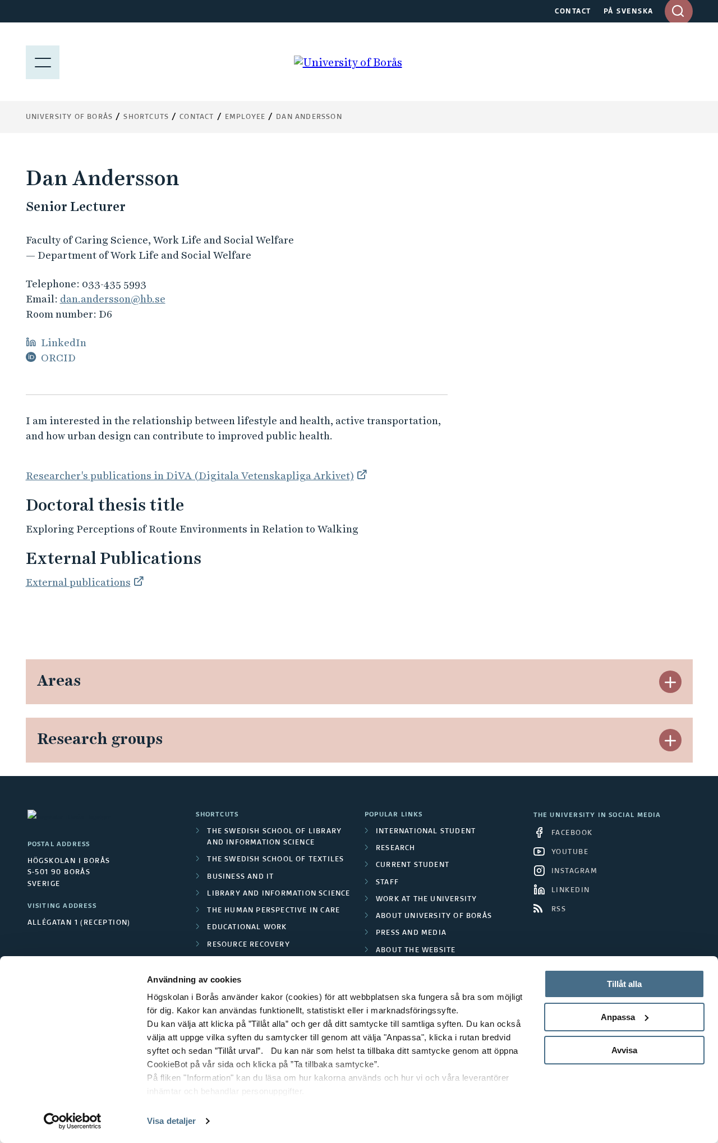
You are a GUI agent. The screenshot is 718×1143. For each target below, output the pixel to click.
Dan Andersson (309, 117)
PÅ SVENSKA (628, 12)
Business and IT (240, 877)
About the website (415, 950)
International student (426, 832)
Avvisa (624, 1050)
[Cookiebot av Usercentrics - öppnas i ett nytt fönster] (73, 1121)
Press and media (411, 933)
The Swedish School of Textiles (275, 860)
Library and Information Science (278, 894)
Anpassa (618, 1017)
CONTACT (573, 12)
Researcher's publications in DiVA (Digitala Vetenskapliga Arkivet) (190, 475)
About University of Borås (434, 916)
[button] (670, 682)
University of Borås (69, 117)
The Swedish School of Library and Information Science (274, 837)
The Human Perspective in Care (273, 911)
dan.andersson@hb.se (112, 299)
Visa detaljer (171, 1121)
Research (396, 848)
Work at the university (426, 899)
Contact (197, 117)
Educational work (247, 927)
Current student (412, 865)
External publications (78, 582)
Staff (387, 883)
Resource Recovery (248, 945)
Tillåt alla (624, 984)
